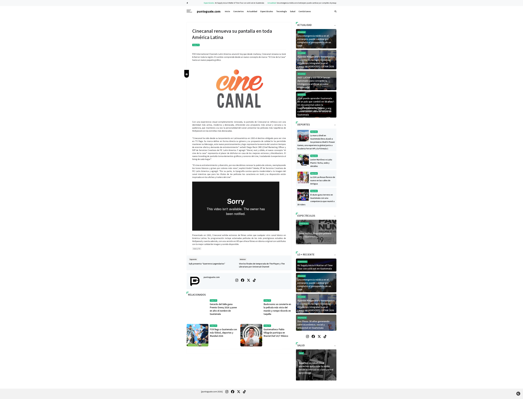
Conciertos (238, 11)
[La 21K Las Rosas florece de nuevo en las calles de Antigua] (303, 177)
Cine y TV (196, 45)
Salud (292, 11)
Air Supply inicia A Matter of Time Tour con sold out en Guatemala (230, 3)
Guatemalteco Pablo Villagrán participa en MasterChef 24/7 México (276, 332)
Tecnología (281, 11)
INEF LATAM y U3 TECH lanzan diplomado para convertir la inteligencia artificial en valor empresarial (313, 82)
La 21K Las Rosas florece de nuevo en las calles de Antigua (322, 180)
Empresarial (302, 318)
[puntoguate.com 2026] (212, 391)
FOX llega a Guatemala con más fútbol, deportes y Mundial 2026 (223, 332)
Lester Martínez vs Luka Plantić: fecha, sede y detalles (321, 162)
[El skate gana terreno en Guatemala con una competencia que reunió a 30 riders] (303, 194)
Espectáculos (199, 3)
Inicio (227, 11)
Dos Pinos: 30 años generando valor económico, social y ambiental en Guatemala (313, 324)
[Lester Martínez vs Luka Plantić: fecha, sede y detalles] (303, 159)
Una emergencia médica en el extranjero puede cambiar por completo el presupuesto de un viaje (303, 3)
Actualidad (262, 3)
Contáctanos (305, 11)
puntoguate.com (212, 277)
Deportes (314, 132)
